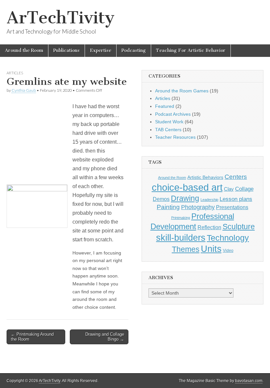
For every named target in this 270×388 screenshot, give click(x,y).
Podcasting (134, 50)
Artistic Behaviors (205, 177)
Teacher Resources (175, 137)
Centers (236, 176)
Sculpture (239, 226)
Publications (66, 50)
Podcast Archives (173, 114)
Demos (161, 199)
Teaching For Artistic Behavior (191, 50)
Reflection (209, 227)
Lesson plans (236, 199)
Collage (244, 189)
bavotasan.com (248, 380)
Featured (164, 106)
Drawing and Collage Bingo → (104, 337)
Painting (168, 207)
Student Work (169, 121)
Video (228, 250)
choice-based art (187, 187)
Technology (228, 237)
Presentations (232, 207)
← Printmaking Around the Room (32, 337)
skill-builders (180, 237)
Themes (186, 249)
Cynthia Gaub (24, 90)
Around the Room (24, 50)
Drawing (185, 198)
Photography (198, 207)
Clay (229, 189)
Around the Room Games (181, 90)
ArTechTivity (61, 18)
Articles (15, 73)
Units (211, 249)
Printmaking (180, 218)
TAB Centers (168, 129)
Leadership (209, 200)
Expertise (100, 50)
